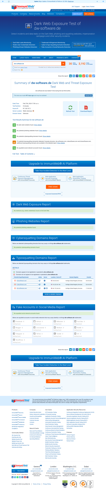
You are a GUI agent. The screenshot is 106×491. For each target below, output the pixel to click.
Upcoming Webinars (35, 439)
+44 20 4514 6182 (53, 469)
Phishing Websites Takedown (52, 450)
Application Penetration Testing (53, 416)
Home (14, 58)
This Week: (78, 10)
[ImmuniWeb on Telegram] (20, 477)
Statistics (76, 57)
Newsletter (21, 471)
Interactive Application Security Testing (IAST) (78, 416)
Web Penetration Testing (51, 456)
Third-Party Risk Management (52, 452)
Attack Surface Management (52, 420)
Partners (69, 432)
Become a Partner (71, 439)
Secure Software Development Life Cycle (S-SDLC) (79, 414)
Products (14, 410)
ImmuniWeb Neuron (17, 415)
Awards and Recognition (36, 416)
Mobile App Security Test (18, 443)
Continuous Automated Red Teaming (54, 428)
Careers (31, 424)
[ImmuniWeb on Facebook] (22, 477)
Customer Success (34, 420)
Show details (38, 125)
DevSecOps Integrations (18, 426)
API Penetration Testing (51, 412)
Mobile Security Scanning (51, 444)
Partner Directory (71, 437)
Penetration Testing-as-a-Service (53, 448)
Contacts (32, 422)
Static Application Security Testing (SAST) (77, 422)
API (45, 58)
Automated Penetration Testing (53, 422)
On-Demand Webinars (35, 437)
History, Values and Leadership (37, 414)
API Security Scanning (50, 414)
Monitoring (36, 58)
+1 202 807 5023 (69, 469)
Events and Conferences (35, 435)
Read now (71, 1)
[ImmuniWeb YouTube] (25, 477)
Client (87, 6)
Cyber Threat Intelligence (51, 436)
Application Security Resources (76, 410)
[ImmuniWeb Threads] (27, 477)
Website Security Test (17, 439)
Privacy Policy (47, 484)
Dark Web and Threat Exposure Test (20, 445)
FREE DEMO (53, 187)
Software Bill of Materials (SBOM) (75, 426)
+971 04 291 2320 (86, 469)
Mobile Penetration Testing (51, 442)
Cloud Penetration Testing (51, 424)
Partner (92, 6)
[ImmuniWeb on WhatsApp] (17, 477)
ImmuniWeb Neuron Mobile (19, 417)
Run (63, 64)
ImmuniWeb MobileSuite (18, 422)
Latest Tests (24, 58)
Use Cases (48, 410)
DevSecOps (69, 428)
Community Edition (18, 432)
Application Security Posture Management (55, 418)
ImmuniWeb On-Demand (18, 419)
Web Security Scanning (50, 458)
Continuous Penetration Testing (53, 432)
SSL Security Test (16, 435)
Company (33, 410)
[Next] (103, 1)
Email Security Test (16, 437)
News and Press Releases (36, 431)
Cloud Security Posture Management (54, 426)
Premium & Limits (62, 58)
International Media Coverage (37, 433)
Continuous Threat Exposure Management (55, 434)
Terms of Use (36, 484)
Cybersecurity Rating (17, 447)
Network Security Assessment (52, 446)
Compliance (15, 428)
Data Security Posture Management (54, 440)
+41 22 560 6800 (36, 469)
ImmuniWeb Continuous (18, 424)
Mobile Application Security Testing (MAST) (77, 420)
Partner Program (71, 435)
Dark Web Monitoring (50, 438)
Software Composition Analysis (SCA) (76, 424)
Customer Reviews (34, 418)
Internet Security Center (57, 10)
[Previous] (3, 1)
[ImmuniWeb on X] (15, 477)
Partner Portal (70, 441)
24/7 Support (76, 6)
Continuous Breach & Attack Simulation (55, 430)
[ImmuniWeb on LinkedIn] (12, 477)
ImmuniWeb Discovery (17, 412)
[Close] (97, 1)
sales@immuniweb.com (37, 471)
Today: (88, 10)
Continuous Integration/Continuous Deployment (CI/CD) (80, 412)
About (51, 58)
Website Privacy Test (17, 441)
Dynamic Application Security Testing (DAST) (77, 418)
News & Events (34, 428)
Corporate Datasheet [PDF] (53, 194)
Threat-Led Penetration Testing (52, 454)
